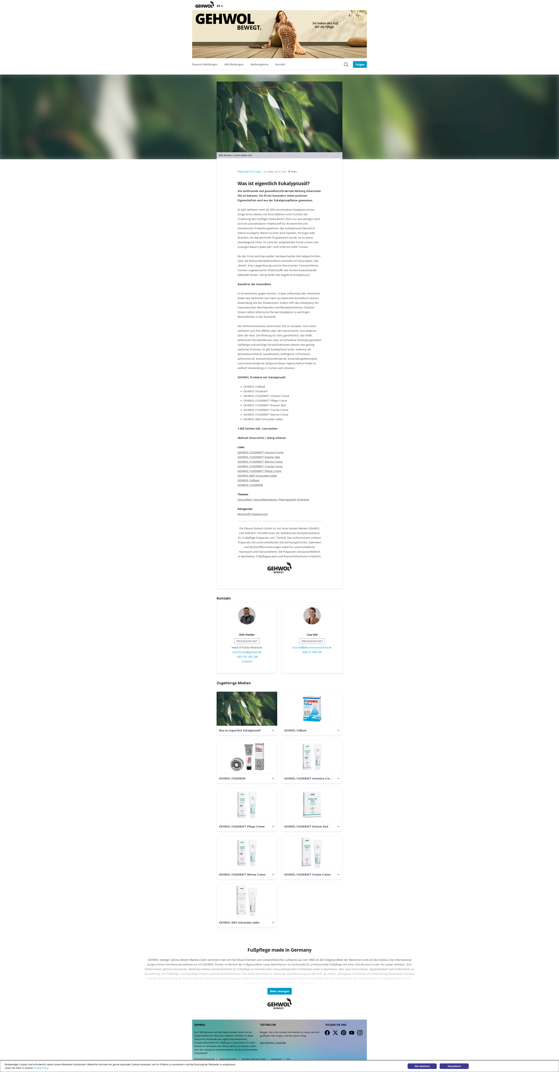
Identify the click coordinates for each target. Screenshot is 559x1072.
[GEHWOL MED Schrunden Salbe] (247, 901)
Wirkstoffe (244, 514)
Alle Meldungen (234, 64)
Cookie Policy (41, 1068)
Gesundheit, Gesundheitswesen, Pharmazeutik (267, 499)
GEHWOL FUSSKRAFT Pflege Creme (259, 471)
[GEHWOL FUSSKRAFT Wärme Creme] (247, 853)
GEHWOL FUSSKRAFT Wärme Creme (260, 461)
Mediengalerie (259, 64)
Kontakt (280, 64)
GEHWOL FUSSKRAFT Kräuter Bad (259, 457)
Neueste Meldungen (204, 64)
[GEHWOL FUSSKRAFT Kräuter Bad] (312, 805)
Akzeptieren (454, 1066)
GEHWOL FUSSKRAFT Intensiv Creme (260, 452)
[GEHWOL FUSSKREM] (247, 757)
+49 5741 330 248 (247, 656)
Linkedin (247, 661)
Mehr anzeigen (279, 991)
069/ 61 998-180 (312, 652)
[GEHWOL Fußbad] (312, 709)
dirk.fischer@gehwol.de (246, 652)
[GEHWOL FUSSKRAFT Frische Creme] (312, 853)
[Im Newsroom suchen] (346, 64)
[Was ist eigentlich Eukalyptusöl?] (247, 709)
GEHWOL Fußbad (248, 480)
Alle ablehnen (422, 1066)
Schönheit (303, 499)
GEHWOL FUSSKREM (250, 485)
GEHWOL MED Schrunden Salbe (257, 475)
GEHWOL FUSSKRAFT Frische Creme (260, 466)
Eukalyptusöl (259, 514)
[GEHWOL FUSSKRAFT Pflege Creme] (247, 805)
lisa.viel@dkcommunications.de (312, 647)
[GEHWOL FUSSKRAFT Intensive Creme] (312, 757)
